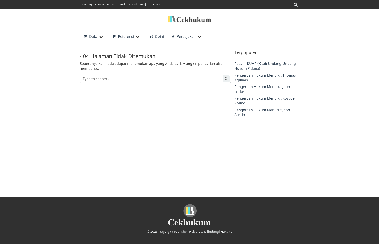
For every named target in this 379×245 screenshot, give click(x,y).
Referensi (126, 36)
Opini (159, 36)
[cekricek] (189, 215)
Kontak (99, 4)
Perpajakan (186, 36)
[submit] (226, 78)
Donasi (132, 4)
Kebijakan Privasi (150, 4)
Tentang (86, 4)
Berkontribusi (116, 4)
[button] (295, 5)
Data (93, 36)
